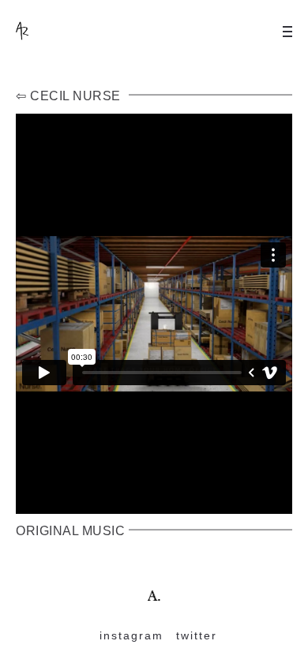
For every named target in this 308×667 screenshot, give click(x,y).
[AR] (47, 31)
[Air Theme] (154, 595)
